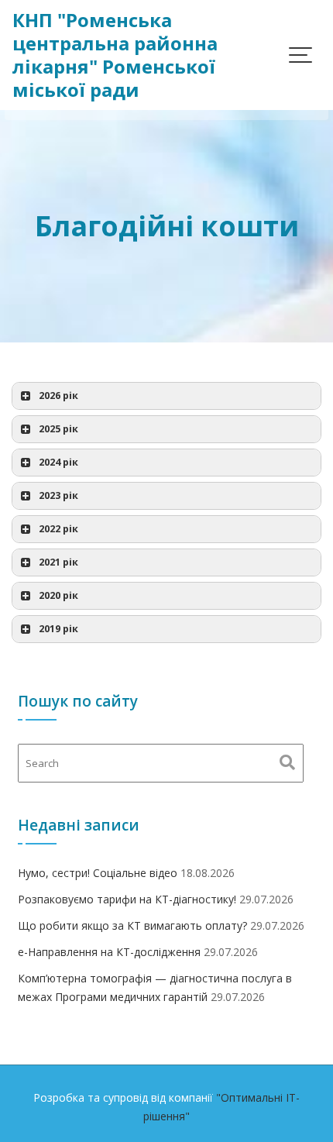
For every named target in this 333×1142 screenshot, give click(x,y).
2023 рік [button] (58, 495)
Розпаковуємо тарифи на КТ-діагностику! (127, 899)
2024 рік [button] (58, 462)
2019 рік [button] (58, 628)
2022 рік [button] (58, 528)
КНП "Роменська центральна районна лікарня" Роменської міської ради (115, 54)
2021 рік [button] (58, 562)
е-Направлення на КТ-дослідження (109, 951)
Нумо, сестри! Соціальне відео (97, 872)
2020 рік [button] (58, 595)
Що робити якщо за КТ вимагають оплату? (132, 925)
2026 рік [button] (58, 395)
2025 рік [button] (58, 428)
